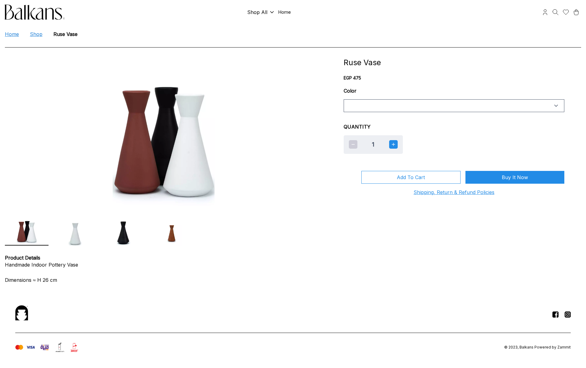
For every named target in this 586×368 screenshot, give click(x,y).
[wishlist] (566, 12)
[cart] (576, 12)
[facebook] (555, 314)
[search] (555, 12)
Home (12, 34)
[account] (545, 12)
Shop (36, 34)
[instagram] (568, 314)
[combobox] (454, 105)
